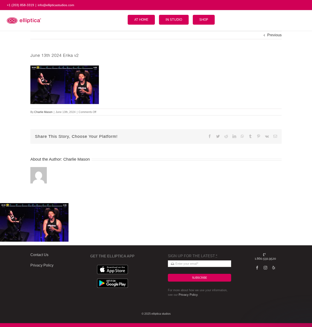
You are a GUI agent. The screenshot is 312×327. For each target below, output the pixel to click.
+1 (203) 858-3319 (20, 5)
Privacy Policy (188, 294)
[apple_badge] (112, 267)
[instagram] (265, 267)
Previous (274, 35)
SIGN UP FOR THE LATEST (192, 256)
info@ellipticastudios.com (56, 5)
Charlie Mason (43, 112)
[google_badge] (112, 280)
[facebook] (257, 267)
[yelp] (273, 267)
